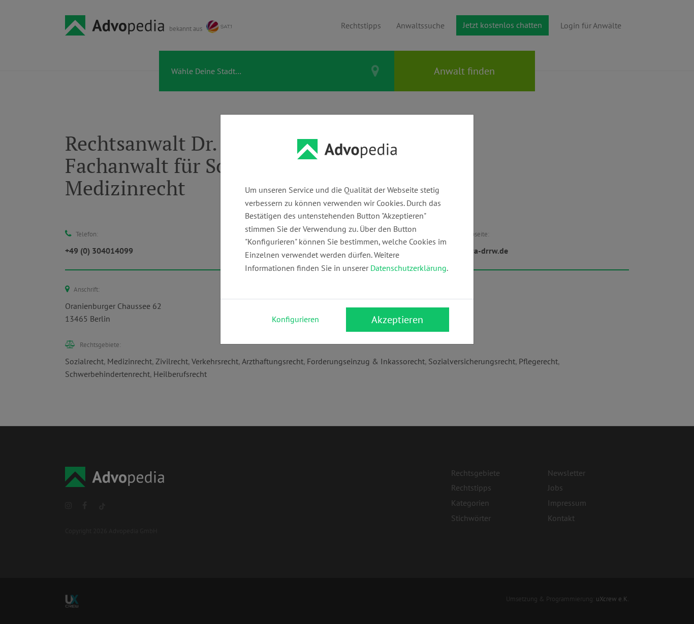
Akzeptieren (397, 319)
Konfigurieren (295, 319)
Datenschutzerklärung (408, 268)
